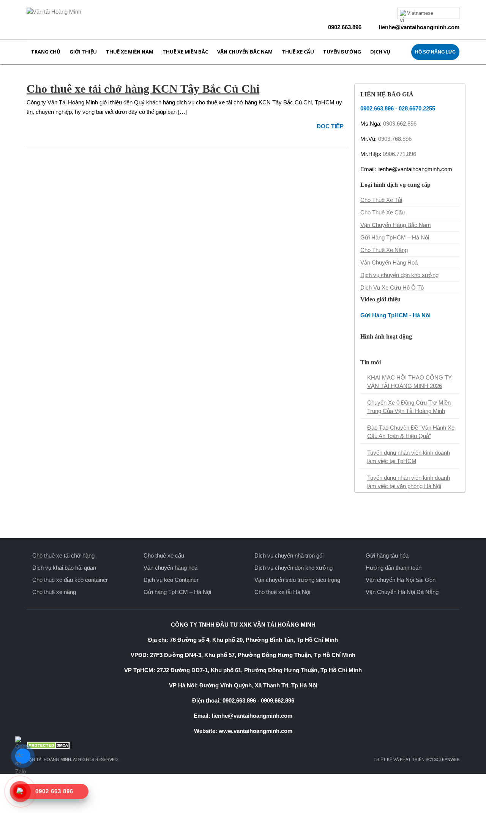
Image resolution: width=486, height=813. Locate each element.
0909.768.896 (395, 139)
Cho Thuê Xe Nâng (384, 250)
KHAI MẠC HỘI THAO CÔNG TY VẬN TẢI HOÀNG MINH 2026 (409, 381)
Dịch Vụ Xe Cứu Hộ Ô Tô (392, 287)
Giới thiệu (83, 51)
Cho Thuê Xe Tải (381, 200)
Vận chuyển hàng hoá (170, 567)
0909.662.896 (400, 123)
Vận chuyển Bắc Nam (245, 51)
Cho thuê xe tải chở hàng (63, 555)
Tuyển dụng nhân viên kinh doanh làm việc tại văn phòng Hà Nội (408, 481)
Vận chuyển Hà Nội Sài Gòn (401, 580)
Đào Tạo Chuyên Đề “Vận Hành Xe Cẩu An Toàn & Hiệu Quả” (410, 431)
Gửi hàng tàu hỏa (387, 555)
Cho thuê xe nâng (54, 592)
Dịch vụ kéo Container (171, 580)
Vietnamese (420, 13)
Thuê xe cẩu (298, 51)
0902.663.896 (344, 27)
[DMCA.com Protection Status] (243, 745)
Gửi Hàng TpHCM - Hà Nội (395, 315)
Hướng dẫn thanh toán (393, 567)
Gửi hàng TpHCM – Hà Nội (177, 592)
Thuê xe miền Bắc (185, 51)
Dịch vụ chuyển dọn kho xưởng (399, 275)
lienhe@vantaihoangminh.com (419, 27)
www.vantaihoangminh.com (255, 731)
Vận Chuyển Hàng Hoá (389, 262)
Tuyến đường (342, 51)
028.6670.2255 (417, 108)
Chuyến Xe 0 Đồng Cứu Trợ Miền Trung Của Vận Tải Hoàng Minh (409, 406)
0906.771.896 (399, 154)
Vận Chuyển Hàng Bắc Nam (395, 225)
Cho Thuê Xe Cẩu (382, 212)
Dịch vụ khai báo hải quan (64, 567)
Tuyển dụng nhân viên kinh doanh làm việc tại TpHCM (408, 456)
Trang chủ (45, 51)
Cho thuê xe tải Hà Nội (282, 592)
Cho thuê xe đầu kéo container (70, 580)
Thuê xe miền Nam (129, 51)
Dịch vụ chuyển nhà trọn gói (288, 555)
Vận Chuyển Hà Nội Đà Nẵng (402, 592)
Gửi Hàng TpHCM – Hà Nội (394, 237)
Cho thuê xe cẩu (164, 555)
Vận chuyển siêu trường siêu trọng (297, 580)
